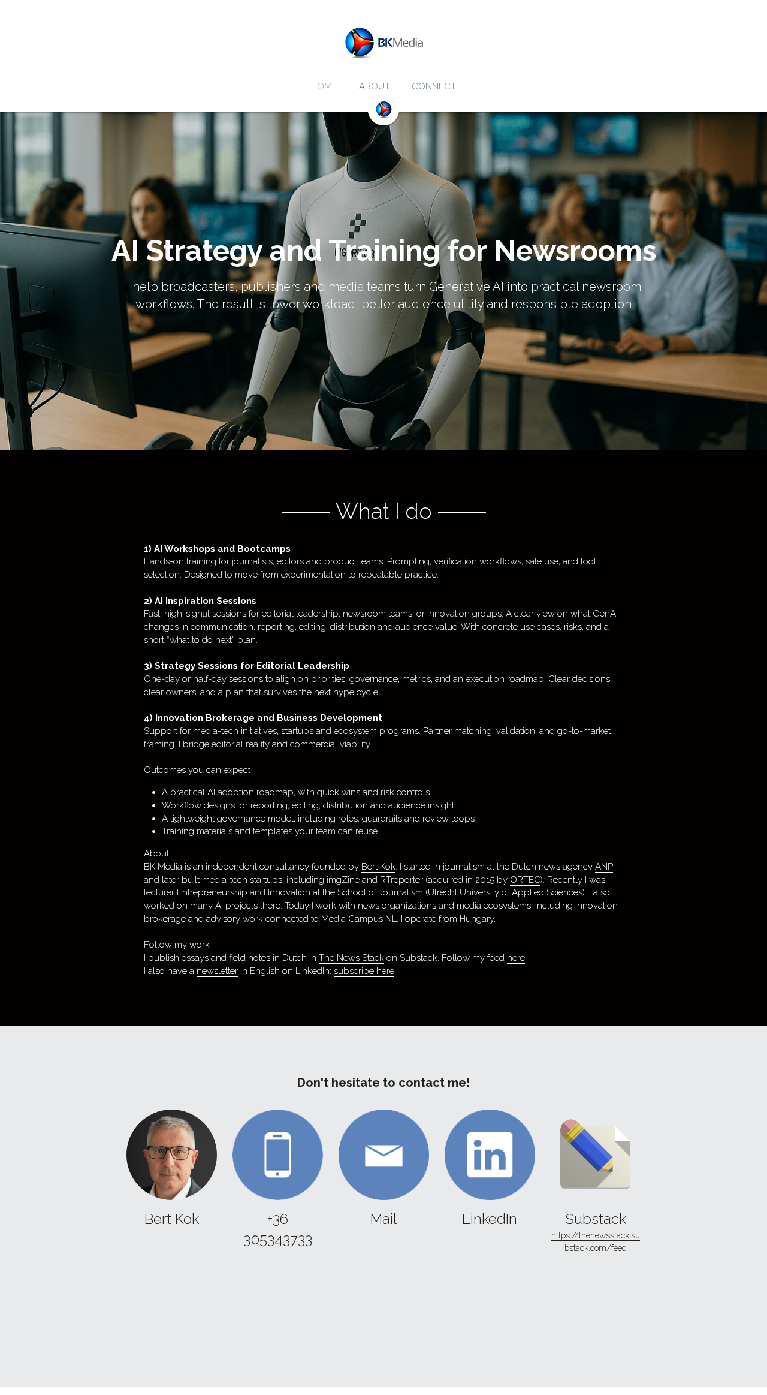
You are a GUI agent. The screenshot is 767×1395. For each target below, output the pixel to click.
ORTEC (525, 879)
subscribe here (364, 971)
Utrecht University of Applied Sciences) (506, 892)
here (516, 957)
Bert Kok (378, 866)
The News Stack (351, 957)
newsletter (217, 971)
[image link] (171, 1155)
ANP (604, 866)
